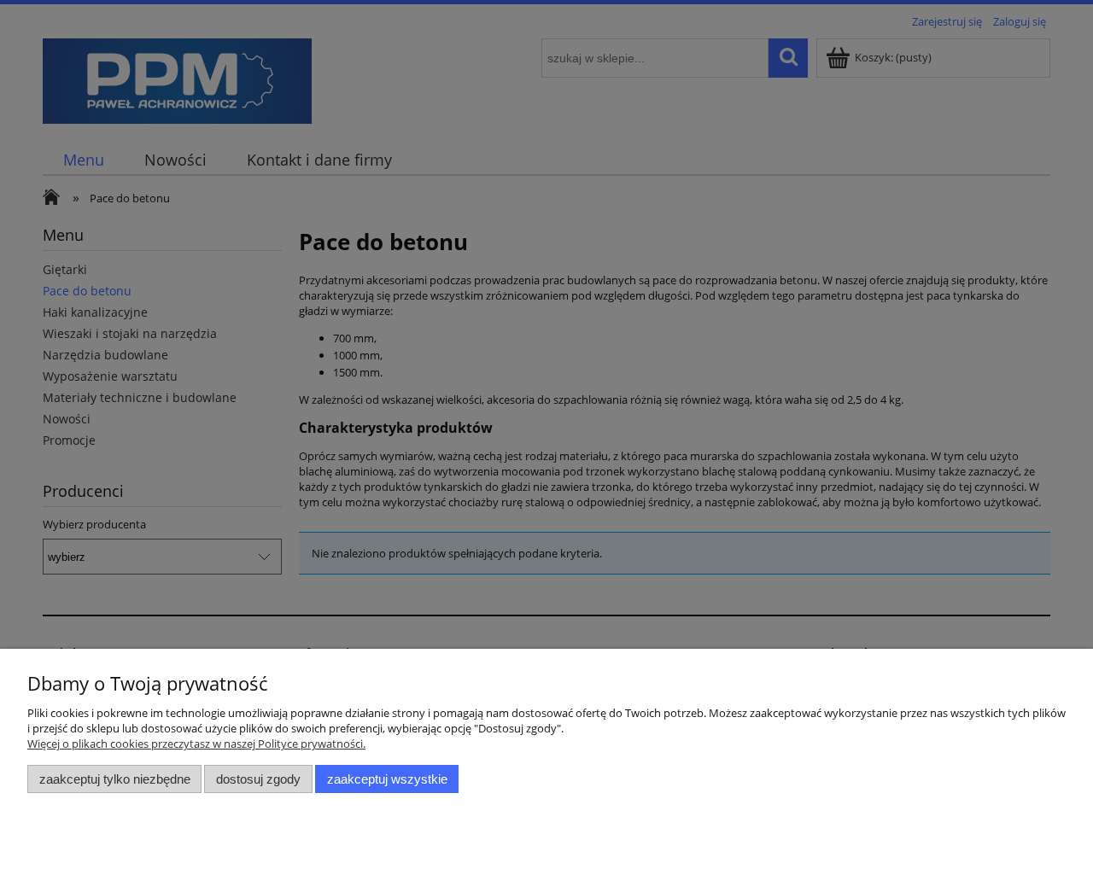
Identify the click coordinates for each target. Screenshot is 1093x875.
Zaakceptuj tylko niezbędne (114, 779)
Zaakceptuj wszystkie (387, 779)
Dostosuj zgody (258, 779)
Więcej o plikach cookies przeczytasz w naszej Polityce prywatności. (196, 743)
